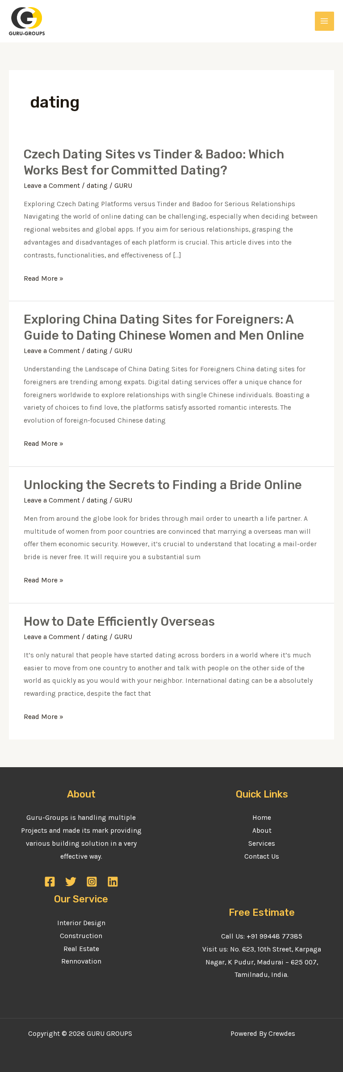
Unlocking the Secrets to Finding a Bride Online (163, 485)
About (262, 831)
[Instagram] (91, 881)
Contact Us (261, 856)
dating (97, 186)
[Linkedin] (112, 881)
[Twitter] (70, 881)
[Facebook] (49, 881)
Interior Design (81, 923)
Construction (81, 936)
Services (261, 843)
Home (261, 818)
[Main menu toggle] (324, 21)
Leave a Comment (52, 186)
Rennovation (81, 961)
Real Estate (81, 949)
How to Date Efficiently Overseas (119, 621)
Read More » (43, 278)
